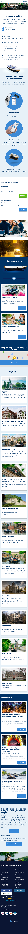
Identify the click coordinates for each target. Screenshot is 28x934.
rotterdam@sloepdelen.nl (19, 872)
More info (23, 209)
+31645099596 (18, 871)
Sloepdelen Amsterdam (5, 869)
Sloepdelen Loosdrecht (19, 879)
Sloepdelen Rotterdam (19, 869)
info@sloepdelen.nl (4, 872)
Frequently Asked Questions (14, 844)
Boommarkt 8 (9, 28)
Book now (22, 195)
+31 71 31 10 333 (10, 30)
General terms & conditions (8, 905)
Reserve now (14, 831)
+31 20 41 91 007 (4, 871)
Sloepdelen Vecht (18, 884)
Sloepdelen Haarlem (18, 874)
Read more (21, 729)
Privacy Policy (4, 907)
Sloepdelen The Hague (5, 874)
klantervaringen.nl (13, 900)
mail (15, 840)
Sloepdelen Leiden (4, 879)
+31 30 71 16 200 (4, 885)
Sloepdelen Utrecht (4, 884)
